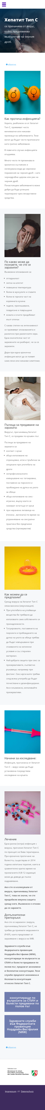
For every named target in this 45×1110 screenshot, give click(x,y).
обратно (12, 64)
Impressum (10, 1091)
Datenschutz (27, 1091)
